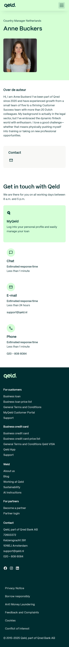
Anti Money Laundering (20, 604)
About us (9, 471)
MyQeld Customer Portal (19, 412)
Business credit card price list (21, 439)
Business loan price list (17, 402)
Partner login (11, 513)
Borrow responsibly (17, 596)
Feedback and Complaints (22, 612)
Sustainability (11, 487)
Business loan (11, 396)
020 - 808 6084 (13, 556)
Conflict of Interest (17, 628)
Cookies (10, 620)
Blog (6, 476)
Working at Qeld (13, 482)
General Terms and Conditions (22, 407)
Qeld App (9, 449)
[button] (61, 5)
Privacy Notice (14, 588)
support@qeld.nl (13, 551)
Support (8, 418)
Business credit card (16, 433)
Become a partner (14, 508)
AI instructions (12, 492)
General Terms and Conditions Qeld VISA (29, 444)
